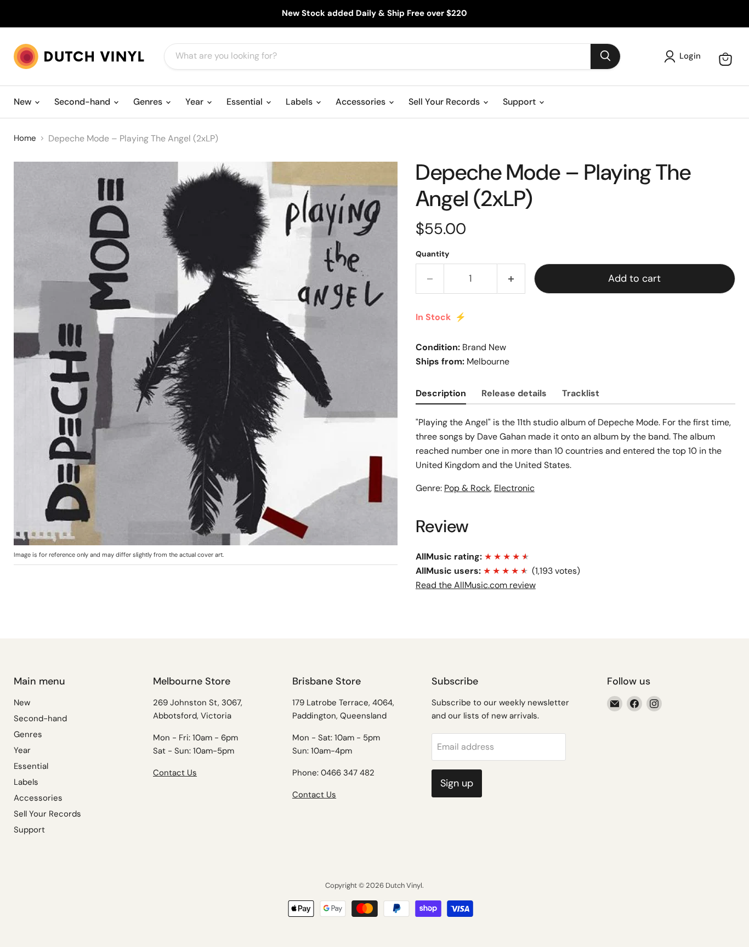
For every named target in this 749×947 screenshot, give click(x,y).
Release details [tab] (514, 393)
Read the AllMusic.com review (476, 585)
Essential (245, 101)
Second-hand (83, 101)
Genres (148, 101)
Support (520, 101)
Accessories (362, 101)
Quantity (432, 253)
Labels (300, 101)
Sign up (456, 783)
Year (195, 101)
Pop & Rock (467, 488)
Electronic (514, 488)
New (23, 101)
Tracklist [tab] (580, 393)
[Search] (605, 56)
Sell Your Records (445, 101)
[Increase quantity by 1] (511, 279)
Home (25, 138)
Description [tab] (441, 393)
